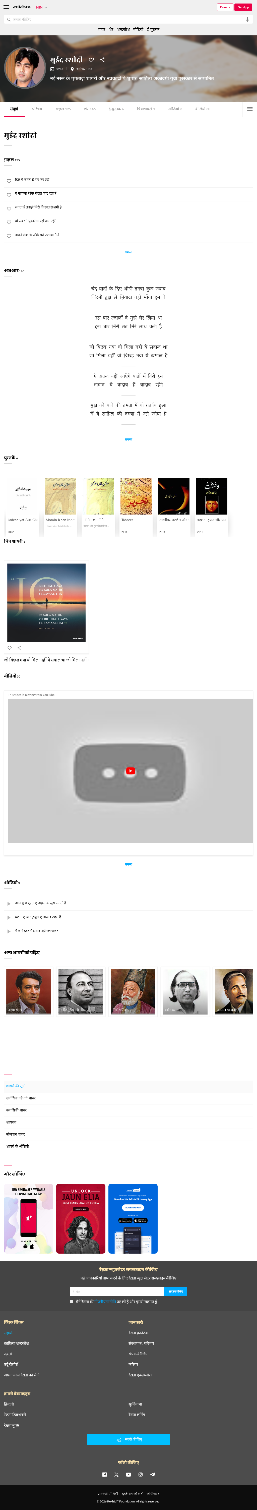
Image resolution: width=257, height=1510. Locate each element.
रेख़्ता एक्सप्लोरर (140, 1375)
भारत (89, 69)
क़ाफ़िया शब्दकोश (16, 1343)
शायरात (11, 1122)
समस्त (128, 253)
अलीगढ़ (80, 69)
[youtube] (128, 1474)
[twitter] (116, 1474)
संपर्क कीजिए (138, 1354)
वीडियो (202, 109)
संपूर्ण (14, 109)
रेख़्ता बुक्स (11, 1425)
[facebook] (104, 1474)
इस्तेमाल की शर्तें (132, 1493)
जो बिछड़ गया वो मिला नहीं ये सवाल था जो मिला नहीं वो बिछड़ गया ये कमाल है (65, 659)
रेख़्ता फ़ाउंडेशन (139, 1333)
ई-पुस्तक (116, 109)
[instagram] (141, 1474)
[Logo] (22, 8)
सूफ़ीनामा (135, 1404)
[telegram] (153, 1474)
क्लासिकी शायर (16, 1110)
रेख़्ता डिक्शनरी (15, 1415)
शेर (90, 109)
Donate (225, 7)
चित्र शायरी (146, 109)
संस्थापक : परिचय (141, 1343)
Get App (243, 7)
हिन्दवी (9, 1404)
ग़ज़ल (63, 109)
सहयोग (9, 1333)
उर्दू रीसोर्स (11, 1364)
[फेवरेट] (91, 59)
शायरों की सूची (16, 1086)
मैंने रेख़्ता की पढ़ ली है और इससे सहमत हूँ (116, 1301)
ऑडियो (175, 109)
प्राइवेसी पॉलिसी (108, 1493)
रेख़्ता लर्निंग (136, 1415)
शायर (101, 29)
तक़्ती (8, 1354)
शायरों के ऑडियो (17, 1146)
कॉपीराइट (153, 1493)
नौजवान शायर (15, 1134)
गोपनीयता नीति (105, 1301)
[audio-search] (247, 19)
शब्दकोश (123, 29)
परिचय (37, 109)
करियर (133, 1364)
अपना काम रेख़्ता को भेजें (21, 1375)
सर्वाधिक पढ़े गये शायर (21, 1098)
